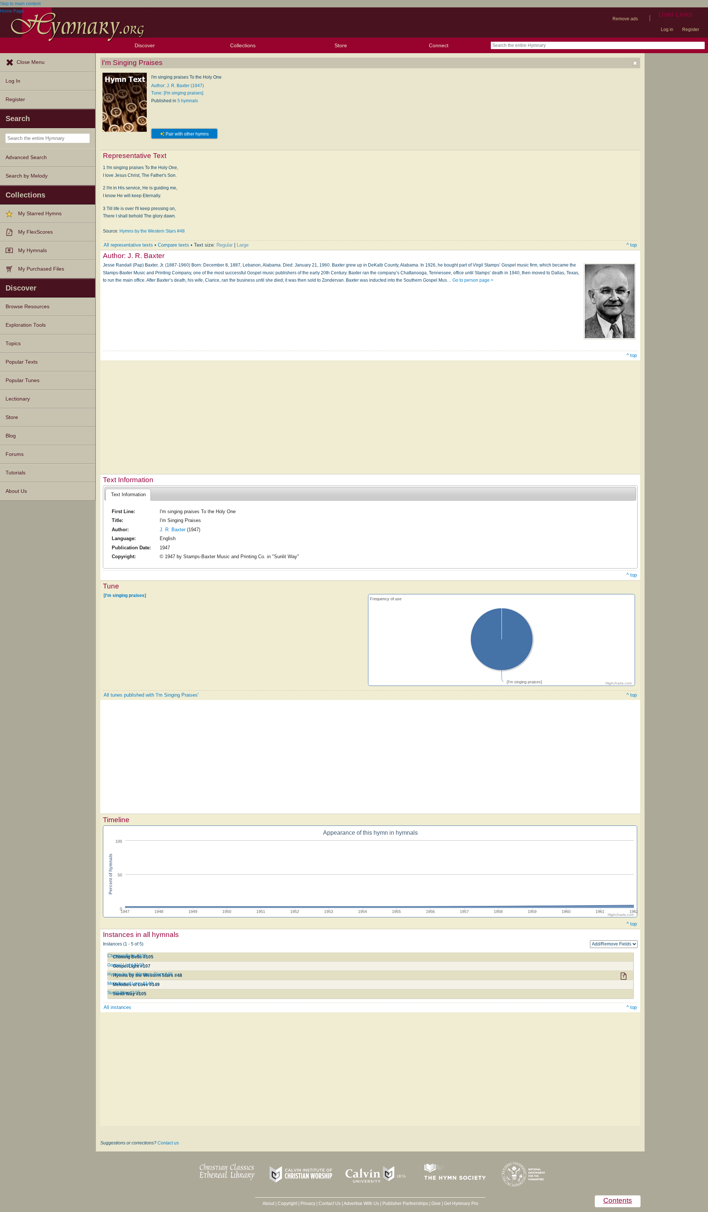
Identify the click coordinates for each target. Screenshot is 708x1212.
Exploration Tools (26, 325)
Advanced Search (26, 157)
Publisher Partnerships (405, 1203)
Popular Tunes (22, 380)
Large (243, 245)
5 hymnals (187, 100)
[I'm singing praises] (125, 595)
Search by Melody (27, 176)
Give (436, 1203)
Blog (11, 436)
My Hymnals (32, 250)
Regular (224, 245)
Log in (667, 29)
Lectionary (18, 399)
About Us (16, 491)
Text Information (128, 494)
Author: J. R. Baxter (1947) (177, 85)
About (268, 1203)
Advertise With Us (361, 1203)
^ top (632, 245)
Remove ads (625, 18)
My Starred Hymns (40, 213)
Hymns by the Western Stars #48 (152, 231)
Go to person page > (472, 280)
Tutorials (15, 472)
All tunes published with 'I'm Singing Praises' (151, 695)
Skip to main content (20, 3)
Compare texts (173, 245)
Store (340, 45)
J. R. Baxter (172, 529)
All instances (117, 1007)
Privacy (308, 1203)
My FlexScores (35, 232)
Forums (15, 454)
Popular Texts (22, 362)
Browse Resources (27, 306)
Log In (13, 81)
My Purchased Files (41, 269)
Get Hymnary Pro (461, 1203)
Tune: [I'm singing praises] (177, 93)
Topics (13, 343)
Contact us (168, 1143)
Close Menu (31, 62)
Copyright (287, 1203)
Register (690, 29)
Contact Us (330, 1203)
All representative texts (128, 245)
